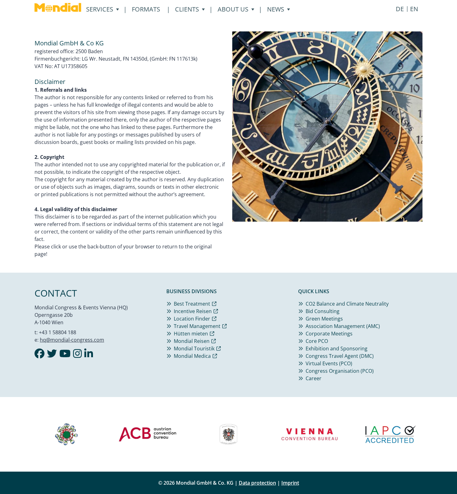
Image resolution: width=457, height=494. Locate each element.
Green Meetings (324, 318)
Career (313, 378)
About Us (233, 9)
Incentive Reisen (193, 311)
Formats (146, 9)
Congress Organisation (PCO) (340, 370)
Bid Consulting (322, 311)
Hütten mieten (191, 333)
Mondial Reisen (192, 341)
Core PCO (317, 341)
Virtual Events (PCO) (329, 363)
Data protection (257, 482)
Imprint (290, 482)
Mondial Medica (192, 356)
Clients (187, 9)
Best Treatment (192, 303)
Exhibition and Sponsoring (336, 348)
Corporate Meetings (329, 333)
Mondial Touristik (194, 348)
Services (99, 9)
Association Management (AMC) (343, 326)
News (275, 9)
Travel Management (197, 326)
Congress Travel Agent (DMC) (340, 356)
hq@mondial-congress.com (72, 339)
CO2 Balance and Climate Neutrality (347, 303)
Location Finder (192, 318)
